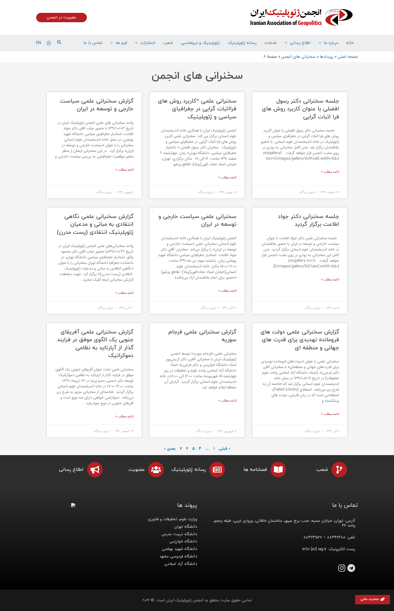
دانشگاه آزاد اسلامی (180, 564)
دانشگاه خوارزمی (183, 541)
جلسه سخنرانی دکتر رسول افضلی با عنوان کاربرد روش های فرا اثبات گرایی (300, 109)
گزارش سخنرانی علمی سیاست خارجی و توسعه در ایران (96, 105)
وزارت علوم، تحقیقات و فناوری (172, 519)
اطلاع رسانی (71, 469)
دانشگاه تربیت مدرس (179, 534)
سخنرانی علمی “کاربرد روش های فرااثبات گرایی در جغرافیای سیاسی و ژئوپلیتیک (197, 109)
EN (38, 43)
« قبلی (224, 449)
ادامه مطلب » (330, 172)
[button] (372, 599)
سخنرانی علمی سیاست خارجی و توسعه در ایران (197, 220)
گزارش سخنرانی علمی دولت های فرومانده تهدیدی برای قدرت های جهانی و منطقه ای (300, 340)
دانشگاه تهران (185, 526)
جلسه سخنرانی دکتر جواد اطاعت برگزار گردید (308, 220)
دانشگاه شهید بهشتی (179, 549)
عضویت (136, 469)
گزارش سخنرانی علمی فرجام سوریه (202, 336)
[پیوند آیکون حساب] (48, 43)
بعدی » (170, 449)
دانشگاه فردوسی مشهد (178, 556)
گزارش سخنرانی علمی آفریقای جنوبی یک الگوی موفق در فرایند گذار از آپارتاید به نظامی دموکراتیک (95, 344)
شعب (322, 469)
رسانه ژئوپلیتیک (188, 469)
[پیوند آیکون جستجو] (59, 43)
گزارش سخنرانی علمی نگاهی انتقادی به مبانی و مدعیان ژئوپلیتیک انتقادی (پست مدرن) (95, 225)
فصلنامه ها (255, 469)
